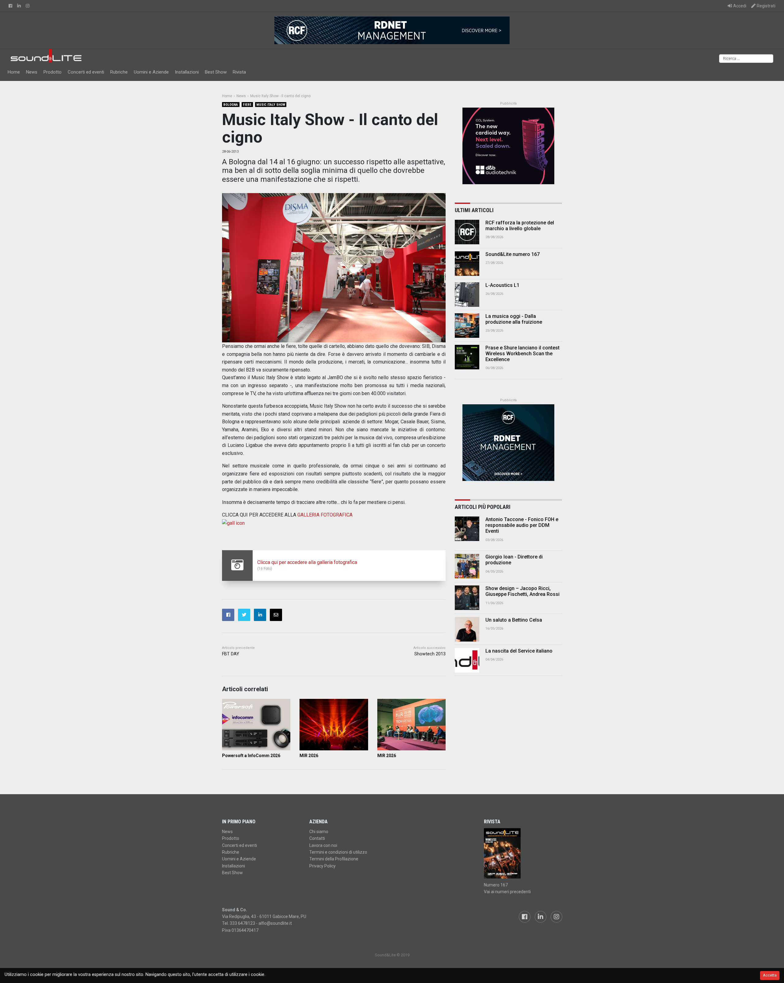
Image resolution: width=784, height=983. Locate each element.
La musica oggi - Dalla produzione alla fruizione (513, 319)
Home (14, 72)
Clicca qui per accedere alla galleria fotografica (307, 562)
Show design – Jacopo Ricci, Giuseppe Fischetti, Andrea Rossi (522, 591)
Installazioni (187, 72)
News (31, 72)
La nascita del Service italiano (518, 651)
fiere (247, 105)
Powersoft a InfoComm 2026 (251, 755)
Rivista (239, 72)
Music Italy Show (270, 105)
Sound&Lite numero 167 (512, 254)
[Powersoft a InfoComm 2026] (256, 724)
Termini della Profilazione (333, 858)
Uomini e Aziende (151, 72)
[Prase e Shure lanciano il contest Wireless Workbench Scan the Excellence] (467, 357)
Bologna (230, 105)
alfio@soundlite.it (275, 923)
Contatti (317, 838)
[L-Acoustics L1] (467, 294)
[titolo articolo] (467, 528)
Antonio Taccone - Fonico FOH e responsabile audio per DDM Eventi (521, 525)
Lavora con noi (323, 845)
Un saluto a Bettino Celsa (513, 620)
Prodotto (52, 72)
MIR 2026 (309, 755)
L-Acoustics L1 (502, 285)
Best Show (216, 72)
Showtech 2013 (430, 654)
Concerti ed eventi (86, 72)
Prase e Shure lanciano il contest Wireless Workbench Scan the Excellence (522, 353)
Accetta (770, 975)
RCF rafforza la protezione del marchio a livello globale (519, 225)
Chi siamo (318, 831)
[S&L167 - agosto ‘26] (523, 853)
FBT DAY (230, 654)
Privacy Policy (322, 865)
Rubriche (119, 72)
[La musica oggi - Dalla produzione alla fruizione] (467, 325)
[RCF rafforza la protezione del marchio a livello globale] (467, 232)
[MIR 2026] (334, 724)
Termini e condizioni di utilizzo (338, 852)
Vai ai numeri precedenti (507, 891)
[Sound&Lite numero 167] (467, 263)
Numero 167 (496, 884)
